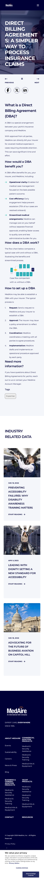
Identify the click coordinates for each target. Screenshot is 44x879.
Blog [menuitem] (7, 772)
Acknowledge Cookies (31, 874)
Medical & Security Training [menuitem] (26, 757)
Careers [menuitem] (8, 759)
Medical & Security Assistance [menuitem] (26, 748)
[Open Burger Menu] (37, 5)
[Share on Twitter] (18, 92)
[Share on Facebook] (9, 92)
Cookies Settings (22, 868)
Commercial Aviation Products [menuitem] (28, 739)
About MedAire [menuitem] (12, 738)
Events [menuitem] (8, 745)
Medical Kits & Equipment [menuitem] (28, 765)
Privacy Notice (14, 863)
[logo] (17, 711)
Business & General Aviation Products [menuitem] (10, 782)
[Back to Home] (9, 5)
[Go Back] (22, 78)
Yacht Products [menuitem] (27, 781)
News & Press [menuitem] (11, 765)
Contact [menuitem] (9, 817)
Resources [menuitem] (27, 817)
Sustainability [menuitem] (11, 752)
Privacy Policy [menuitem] (10, 844)
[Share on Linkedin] (25, 92)
